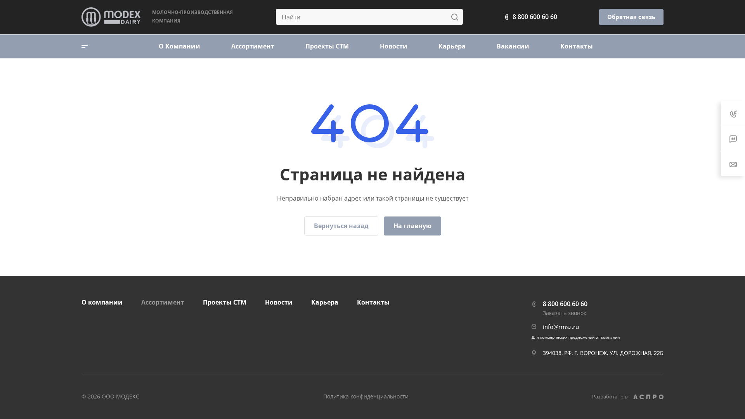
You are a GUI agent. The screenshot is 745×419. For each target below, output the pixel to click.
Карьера (324, 302)
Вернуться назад (341, 226)
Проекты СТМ (224, 302)
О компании (102, 302)
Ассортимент (162, 302)
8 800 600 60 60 (535, 16)
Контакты (373, 302)
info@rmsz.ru (561, 327)
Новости (279, 302)
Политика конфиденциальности (366, 396)
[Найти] (457, 17)
